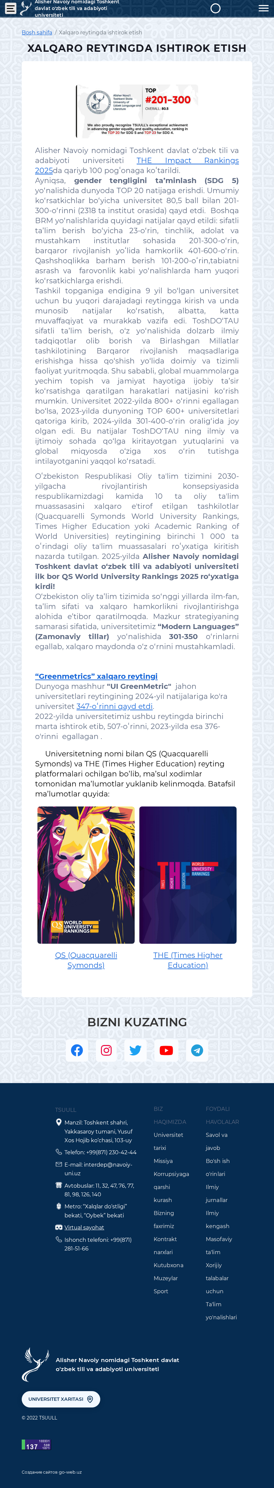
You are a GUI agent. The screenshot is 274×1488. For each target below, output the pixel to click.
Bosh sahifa (37, 32)
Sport (161, 1291)
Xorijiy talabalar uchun (217, 1278)
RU (246, 8)
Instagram (106, 1050)
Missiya (163, 1161)
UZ (216, 8)
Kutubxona (168, 1265)
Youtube (166, 1050)
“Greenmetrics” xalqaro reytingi (96, 676)
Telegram (197, 1050)
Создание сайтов (39, 1472)
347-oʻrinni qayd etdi (115, 706)
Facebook (77, 1050)
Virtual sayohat (84, 1227)
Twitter (135, 1050)
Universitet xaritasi (55, 1399)
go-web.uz (70, 1472)
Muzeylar (166, 1278)
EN (231, 8)
